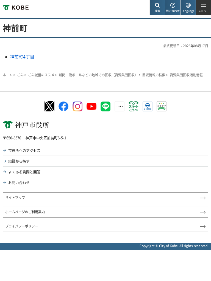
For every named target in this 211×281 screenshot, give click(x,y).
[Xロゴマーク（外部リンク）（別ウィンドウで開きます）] (49, 106)
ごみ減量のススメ (41, 74)
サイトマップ (15, 197)
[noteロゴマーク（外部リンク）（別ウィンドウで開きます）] (119, 106)
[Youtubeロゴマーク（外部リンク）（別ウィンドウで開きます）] (91, 106)
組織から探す (19, 161)
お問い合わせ (19, 182)
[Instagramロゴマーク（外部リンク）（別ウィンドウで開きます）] (77, 106)
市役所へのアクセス (24, 150)
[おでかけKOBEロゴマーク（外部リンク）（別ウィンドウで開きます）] (161, 106)
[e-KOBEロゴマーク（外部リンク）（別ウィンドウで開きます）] (147, 106)
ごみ (20, 74)
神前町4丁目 (22, 56)
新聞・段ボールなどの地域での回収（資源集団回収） (98, 74)
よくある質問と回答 (24, 171)
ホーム (8, 74)
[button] (157, 7)
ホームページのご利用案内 (25, 211)
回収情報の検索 (153, 74)
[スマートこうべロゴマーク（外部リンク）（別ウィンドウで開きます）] (133, 106)
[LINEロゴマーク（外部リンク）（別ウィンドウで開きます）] (105, 106)
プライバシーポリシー (21, 226)
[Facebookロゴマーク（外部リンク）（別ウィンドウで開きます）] (63, 106)
